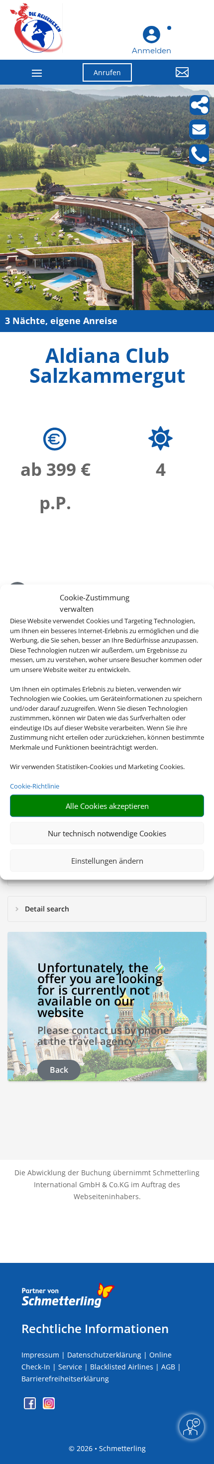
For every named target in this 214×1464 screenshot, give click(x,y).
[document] (107, 367)
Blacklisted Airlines (121, 1366)
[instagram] (48, 1406)
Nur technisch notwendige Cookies (107, 833)
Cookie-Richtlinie (34, 786)
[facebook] (30, 1406)
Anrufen (107, 72)
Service (70, 1366)
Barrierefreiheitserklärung (65, 1378)
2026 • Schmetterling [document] (110, 1448)
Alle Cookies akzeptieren (107, 806)
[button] (168, 80)
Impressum (40, 1354)
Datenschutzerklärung (104, 1354)
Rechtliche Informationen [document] (95, 1329)
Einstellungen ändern (107, 861)
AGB (168, 1366)
